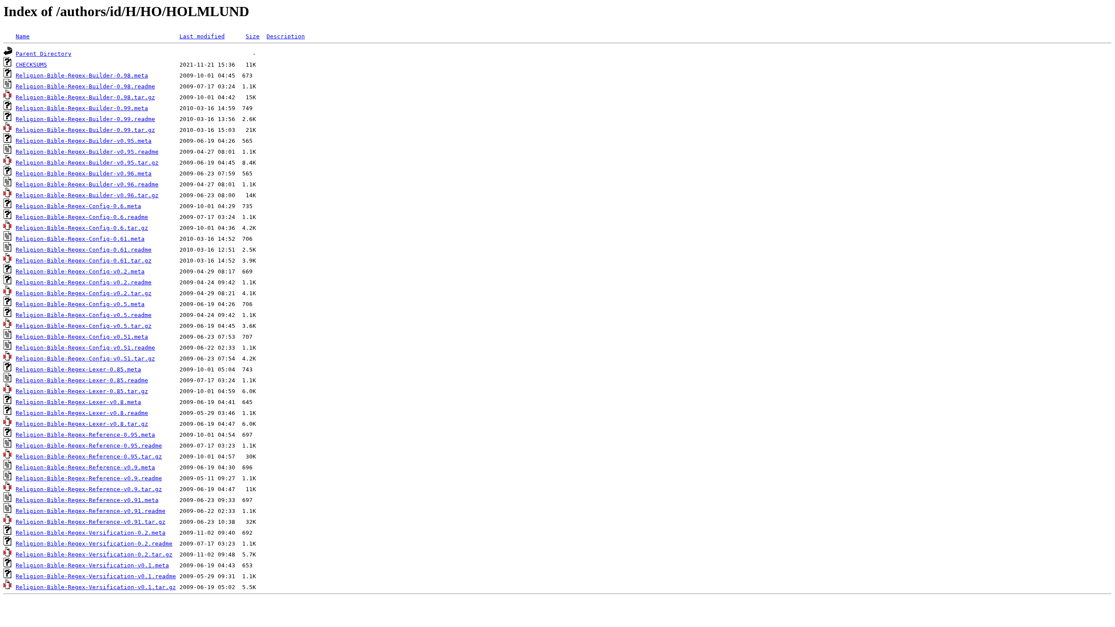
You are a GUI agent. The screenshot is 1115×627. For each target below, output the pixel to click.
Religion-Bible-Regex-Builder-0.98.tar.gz (85, 97)
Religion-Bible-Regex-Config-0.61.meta (80, 239)
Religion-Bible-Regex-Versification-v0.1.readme (96, 576)
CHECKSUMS (31, 64)
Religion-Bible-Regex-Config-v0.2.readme (84, 282)
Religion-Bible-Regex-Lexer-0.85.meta (78, 369)
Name (23, 36)
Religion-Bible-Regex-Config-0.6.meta (78, 206)
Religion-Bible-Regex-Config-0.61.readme (84, 249)
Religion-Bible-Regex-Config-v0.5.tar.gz (84, 326)
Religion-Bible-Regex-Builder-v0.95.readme (87, 151)
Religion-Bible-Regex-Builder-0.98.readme (85, 86)
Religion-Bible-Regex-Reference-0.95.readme (89, 445)
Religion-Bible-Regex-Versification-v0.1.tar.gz (96, 587)
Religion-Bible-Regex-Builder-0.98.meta (82, 75)
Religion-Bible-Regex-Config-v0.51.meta (82, 337)
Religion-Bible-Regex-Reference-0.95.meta (85, 434)
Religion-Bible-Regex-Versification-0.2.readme (94, 543)
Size (253, 36)
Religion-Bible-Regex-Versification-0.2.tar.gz (94, 554)
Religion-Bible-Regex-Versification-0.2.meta (91, 532)
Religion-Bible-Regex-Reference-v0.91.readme (91, 511)
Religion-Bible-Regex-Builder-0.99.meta (82, 108)
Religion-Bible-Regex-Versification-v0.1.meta (92, 565)
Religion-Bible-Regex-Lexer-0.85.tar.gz (82, 391)
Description (286, 36)
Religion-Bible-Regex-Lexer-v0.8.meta (78, 402)
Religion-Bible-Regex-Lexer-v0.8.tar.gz (82, 424)
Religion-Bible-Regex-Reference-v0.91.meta (87, 500)
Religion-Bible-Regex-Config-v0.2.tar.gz (84, 293)
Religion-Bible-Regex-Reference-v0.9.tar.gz (89, 489)
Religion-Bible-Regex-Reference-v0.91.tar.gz (91, 522)
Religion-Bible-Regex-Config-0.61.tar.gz (84, 260)
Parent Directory (43, 54)
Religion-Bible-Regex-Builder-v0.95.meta (84, 141)
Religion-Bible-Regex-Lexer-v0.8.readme (82, 413)
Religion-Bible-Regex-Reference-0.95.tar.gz (89, 456)
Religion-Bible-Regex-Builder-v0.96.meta (84, 173)
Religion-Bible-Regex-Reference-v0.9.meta (85, 467)
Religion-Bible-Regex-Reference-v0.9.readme (89, 478)
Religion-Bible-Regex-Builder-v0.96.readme (87, 184)
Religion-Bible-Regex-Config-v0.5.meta (80, 304)
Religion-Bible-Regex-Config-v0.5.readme (84, 315)
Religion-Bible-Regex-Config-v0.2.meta (80, 271)
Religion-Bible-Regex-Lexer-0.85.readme (82, 380)
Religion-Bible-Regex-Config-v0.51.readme (85, 347)
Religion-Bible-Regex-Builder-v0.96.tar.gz (87, 195)
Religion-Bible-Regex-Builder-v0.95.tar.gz (87, 162)
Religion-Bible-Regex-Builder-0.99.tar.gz (85, 130)
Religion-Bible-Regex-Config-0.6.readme (82, 217)
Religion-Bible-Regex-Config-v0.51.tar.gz (85, 358)
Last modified (202, 36)
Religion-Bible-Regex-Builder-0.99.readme (85, 119)
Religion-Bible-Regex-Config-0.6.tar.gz (82, 228)
